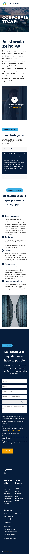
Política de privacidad (13, 430)
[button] (26, 3)
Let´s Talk (7, 451)
